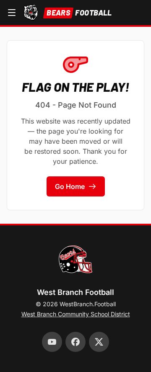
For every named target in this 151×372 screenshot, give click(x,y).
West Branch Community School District (75, 314)
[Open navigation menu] (11, 12)
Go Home (70, 186)
